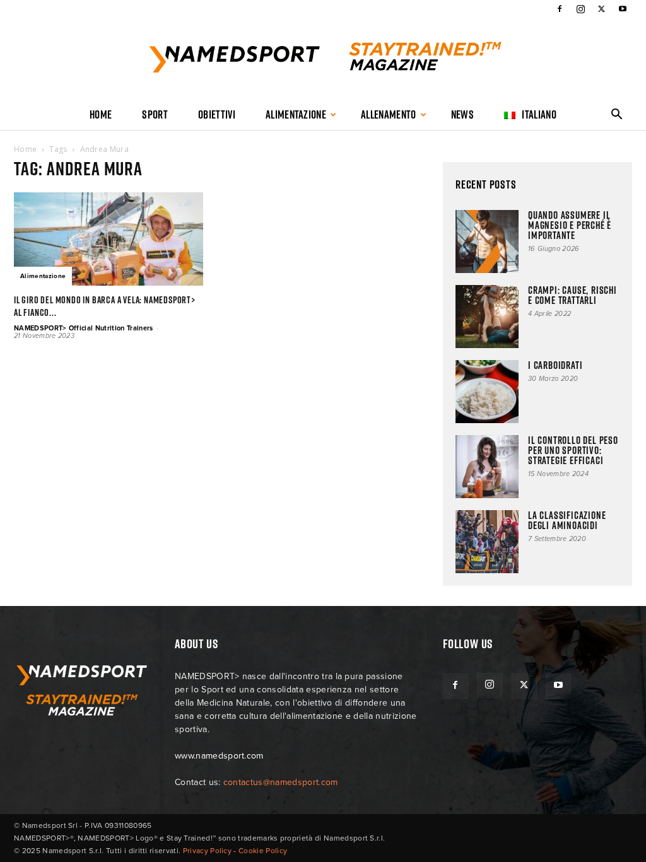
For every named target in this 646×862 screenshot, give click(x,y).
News (462, 114)
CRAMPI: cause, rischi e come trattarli (572, 295)
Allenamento (388, 114)
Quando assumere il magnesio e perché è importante (569, 225)
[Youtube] (622, 9)
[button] (617, 116)
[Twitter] (601, 9)
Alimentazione (296, 114)
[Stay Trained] (323, 59)
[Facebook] (559, 9)
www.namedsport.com (219, 755)
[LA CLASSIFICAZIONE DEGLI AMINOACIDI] (487, 541)
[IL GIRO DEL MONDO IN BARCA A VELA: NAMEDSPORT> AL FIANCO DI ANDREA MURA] (108, 239)
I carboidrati (555, 365)
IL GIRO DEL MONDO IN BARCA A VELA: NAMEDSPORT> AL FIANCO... (105, 306)
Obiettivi (216, 114)
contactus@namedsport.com (280, 782)
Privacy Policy (207, 850)
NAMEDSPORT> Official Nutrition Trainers (83, 328)
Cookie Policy (262, 850)
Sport (155, 114)
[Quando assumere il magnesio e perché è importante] (487, 241)
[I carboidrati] (487, 391)
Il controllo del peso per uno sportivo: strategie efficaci (573, 450)
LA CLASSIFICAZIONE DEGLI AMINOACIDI (567, 520)
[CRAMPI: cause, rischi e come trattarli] (487, 316)
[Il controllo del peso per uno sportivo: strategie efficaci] (487, 466)
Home (101, 114)
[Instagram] (580, 9)
